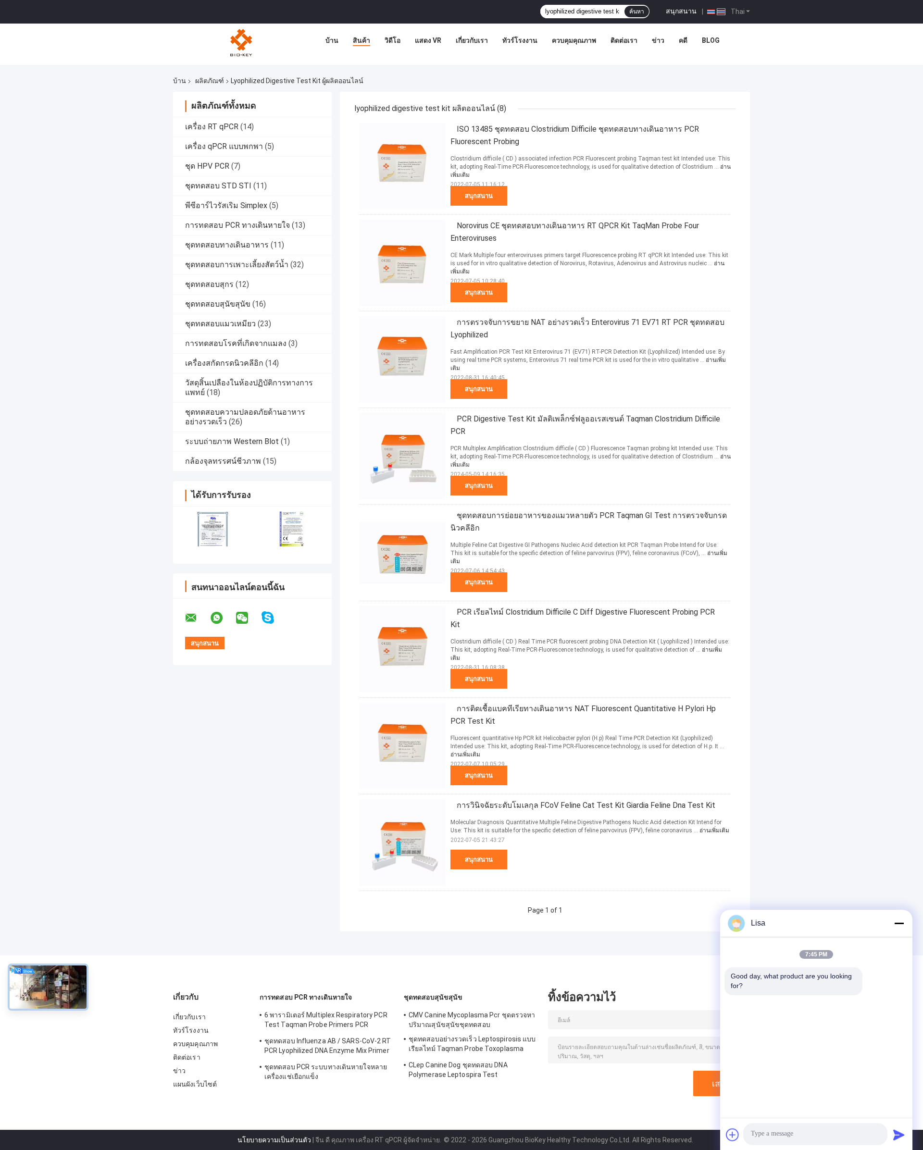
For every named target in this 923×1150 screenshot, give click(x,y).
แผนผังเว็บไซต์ (195, 1084)
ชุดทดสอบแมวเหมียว (220, 323)
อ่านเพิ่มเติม (465, 754)
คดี (683, 40)
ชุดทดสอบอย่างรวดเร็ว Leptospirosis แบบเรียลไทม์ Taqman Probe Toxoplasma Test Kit (472, 1045)
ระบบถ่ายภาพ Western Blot (232, 441)
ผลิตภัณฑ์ (209, 81)
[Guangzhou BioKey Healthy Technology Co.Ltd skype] (274, 617)
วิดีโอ (392, 40)
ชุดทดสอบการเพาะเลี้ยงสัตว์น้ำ (236, 264)
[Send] (899, 1134)
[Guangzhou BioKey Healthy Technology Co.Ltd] (242, 42)
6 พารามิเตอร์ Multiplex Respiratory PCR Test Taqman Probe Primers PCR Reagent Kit (325, 1021)
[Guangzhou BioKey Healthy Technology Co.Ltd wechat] (248, 618)
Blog (711, 40)
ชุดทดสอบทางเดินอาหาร (227, 244)
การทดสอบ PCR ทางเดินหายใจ (237, 225)
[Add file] (732, 1134)
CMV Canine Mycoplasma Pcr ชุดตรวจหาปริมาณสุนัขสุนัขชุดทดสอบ (472, 1019)
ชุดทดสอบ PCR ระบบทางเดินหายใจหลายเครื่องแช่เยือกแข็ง (325, 1071)
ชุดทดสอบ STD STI (218, 185)
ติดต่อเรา (624, 40)
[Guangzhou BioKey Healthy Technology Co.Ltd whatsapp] (223, 618)
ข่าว (658, 40)
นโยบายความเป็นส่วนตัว (274, 1140)
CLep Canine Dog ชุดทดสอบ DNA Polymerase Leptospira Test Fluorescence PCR (458, 1071)
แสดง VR (428, 40)
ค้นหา (636, 11)
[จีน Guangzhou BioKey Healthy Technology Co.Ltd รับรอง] (212, 528)
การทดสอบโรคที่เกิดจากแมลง (236, 343)
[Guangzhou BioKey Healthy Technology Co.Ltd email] (197, 618)
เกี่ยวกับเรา (472, 40)
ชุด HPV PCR (207, 166)
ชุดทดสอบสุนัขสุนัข (217, 304)
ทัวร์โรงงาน (519, 40)
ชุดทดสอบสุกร (209, 284)
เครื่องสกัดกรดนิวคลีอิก (224, 363)
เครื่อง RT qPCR (211, 126)
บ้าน (331, 40)
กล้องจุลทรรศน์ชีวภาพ (223, 461)
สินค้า (361, 40)
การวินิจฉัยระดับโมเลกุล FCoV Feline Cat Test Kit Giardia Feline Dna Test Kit (586, 805)
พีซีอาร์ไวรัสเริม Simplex (226, 205)
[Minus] (899, 923)
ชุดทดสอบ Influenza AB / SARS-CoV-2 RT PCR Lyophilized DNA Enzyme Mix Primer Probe (327, 1047)
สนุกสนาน (681, 11)
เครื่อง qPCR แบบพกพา (224, 146)
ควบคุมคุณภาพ (574, 40)
